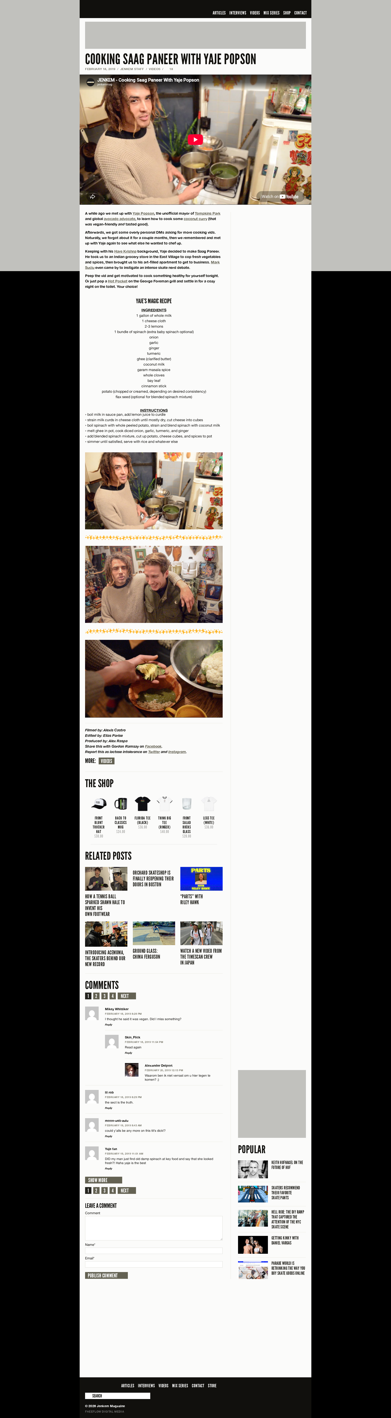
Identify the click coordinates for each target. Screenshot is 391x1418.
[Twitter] (274, 5)
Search (88, 1396)
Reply (108, 1024)
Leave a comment (101, 1205)
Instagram (177, 751)
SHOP (287, 13)
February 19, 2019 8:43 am (123, 1125)
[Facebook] (267, 5)
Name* (90, 1245)
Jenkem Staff (132, 69)
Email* (89, 1258)
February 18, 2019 (100, 69)
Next (125, 996)
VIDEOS (255, 13)
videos (106, 761)
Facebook (153, 746)
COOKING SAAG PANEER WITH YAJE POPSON (170, 59)
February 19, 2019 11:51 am (124, 1153)
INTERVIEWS (237, 13)
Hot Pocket (117, 281)
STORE (212, 1385)
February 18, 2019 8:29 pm (123, 1097)
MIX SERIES (272, 13)
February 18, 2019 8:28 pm (123, 1013)
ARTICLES (219, 13)
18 (169, 69)
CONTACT (300, 13)
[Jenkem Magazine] (117, 9)
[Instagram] (281, 5)
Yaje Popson (143, 213)
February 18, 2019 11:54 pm (144, 1041)
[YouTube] (291, 5)
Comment (92, 1213)
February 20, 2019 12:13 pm (164, 1070)
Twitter (154, 751)
